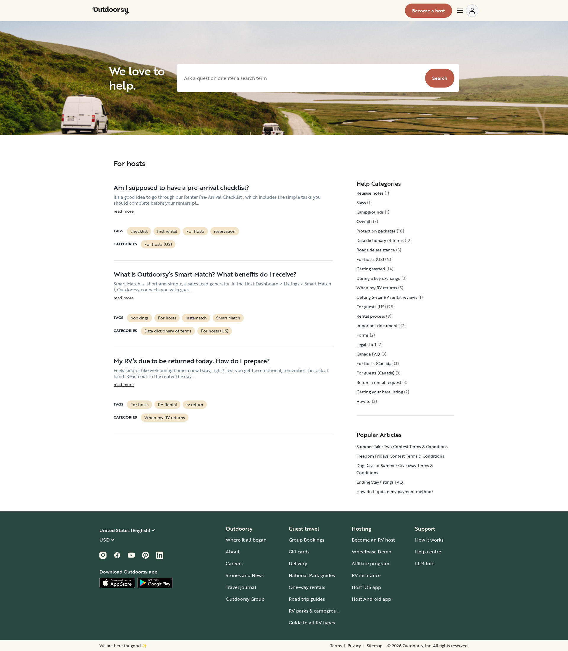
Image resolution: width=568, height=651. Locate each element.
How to (363, 401)
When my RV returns (164, 417)
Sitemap (375, 646)
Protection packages (376, 231)
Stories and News (245, 575)
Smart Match (228, 318)
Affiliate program (370, 563)
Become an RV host (373, 539)
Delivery (298, 563)
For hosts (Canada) (374, 363)
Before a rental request (378, 382)
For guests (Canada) (375, 373)
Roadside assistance (375, 250)
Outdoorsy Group (245, 598)
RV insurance (366, 575)
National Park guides (312, 575)
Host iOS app (366, 587)
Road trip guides (307, 598)
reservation (224, 231)
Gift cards (299, 551)
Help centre (428, 551)
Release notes (369, 193)
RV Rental (167, 404)
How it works (429, 539)
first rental (167, 231)
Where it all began (246, 539)
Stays (361, 202)
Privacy (354, 646)
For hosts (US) (158, 244)
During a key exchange (378, 278)
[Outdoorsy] (110, 11)
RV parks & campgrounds (317, 610)
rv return (194, 404)
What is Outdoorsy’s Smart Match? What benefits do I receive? (205, 274)
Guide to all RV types (312, 622)
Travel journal (241, 587)
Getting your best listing (379, 392)
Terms (336, 646)
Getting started (370, 269)
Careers (234, 563)
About (233, 551)
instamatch (196, 318)
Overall (363, 221)
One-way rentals (307, 587)
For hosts (195, 231)
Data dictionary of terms (167, 331)
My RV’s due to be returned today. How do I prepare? (192, 361)
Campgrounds (370, 212)
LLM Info (425, 563)
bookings (139, 318)
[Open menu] (467, 11)
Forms (362, 335)
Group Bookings (306, 539)
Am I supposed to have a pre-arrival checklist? (181, 187)
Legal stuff (366, 344)
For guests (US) (371, 306)
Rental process (370, 316)
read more (124, 211)
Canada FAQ (368, 354)
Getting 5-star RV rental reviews (386, 297)
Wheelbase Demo (371, 551)
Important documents (377, 325)
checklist (139, 231)
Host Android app (371, 598)
